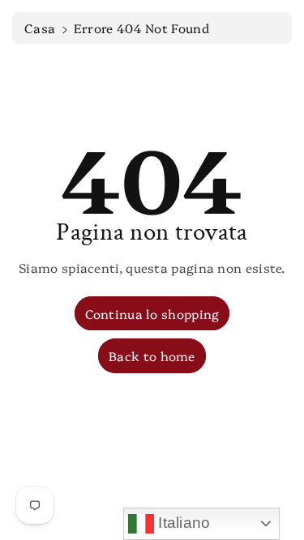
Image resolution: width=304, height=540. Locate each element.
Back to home (152, 355)
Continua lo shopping (152, 313)
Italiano (182, 522)
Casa (39, 27)
